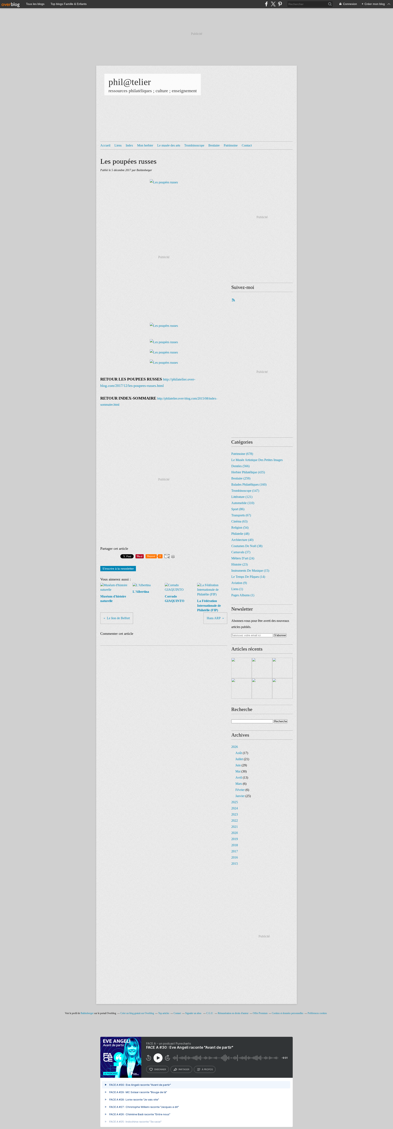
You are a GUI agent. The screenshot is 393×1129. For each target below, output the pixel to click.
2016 (234, 857)
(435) (248, 472)
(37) (240, 552)
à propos (207, 1069)
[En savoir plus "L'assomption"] (282, 688)
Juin (238, 765)
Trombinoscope (194, 145)
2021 (234, 826)
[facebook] (266, 4)
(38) (246, 546)
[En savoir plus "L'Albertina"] (262, 668)
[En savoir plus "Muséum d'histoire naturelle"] (241, 668)
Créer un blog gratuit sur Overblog (137, 1013)
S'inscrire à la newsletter (118, 568)
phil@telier (129, 82)
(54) (239, 527)
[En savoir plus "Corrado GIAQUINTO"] (282, 668)
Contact (247, 145)
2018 (234, 845)
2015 (234, 863)
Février (240, 790)
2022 (234, 820)
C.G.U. (209, 1013)
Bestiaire (214, 145)
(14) (248, 576)
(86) (237, 509)
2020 (234, 833)
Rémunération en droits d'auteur (233, 1013)
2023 (234, 814)
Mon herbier (145, 145)
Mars (238, 783)
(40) (242, 540)
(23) (239, 564)
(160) (249, 484)
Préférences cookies (317, 1013)
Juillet (239, 759)
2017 (234, 851)
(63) (239, 521)
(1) (237, 589)
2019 (234, 839)
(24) (242, 558)
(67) (241, 515)
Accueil (105, 145)
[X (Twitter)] (273, 4)
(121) (241, 497)
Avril (238, 777)
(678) (242, 453)
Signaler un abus (193, 1013)
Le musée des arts (168, 145)
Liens (118, 145)
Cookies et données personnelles (287, 1013)
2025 (234, 802)
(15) (250, 570)
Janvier (240, 796)
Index (129, 145)
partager (183, 1069)
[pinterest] (279, 4)
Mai (238, 771)
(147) (245, 490)
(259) (240, 478)
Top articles (163, 1013)
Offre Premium (260, 1013)
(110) (242, 503)
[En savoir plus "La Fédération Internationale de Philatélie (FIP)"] (241, 688)
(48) (240, 533)
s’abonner (160, 1069)
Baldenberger (87, 1013)
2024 (234, 808)
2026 (234, 747)
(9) (239, 583)
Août (238, 753)
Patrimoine (231, 145)
